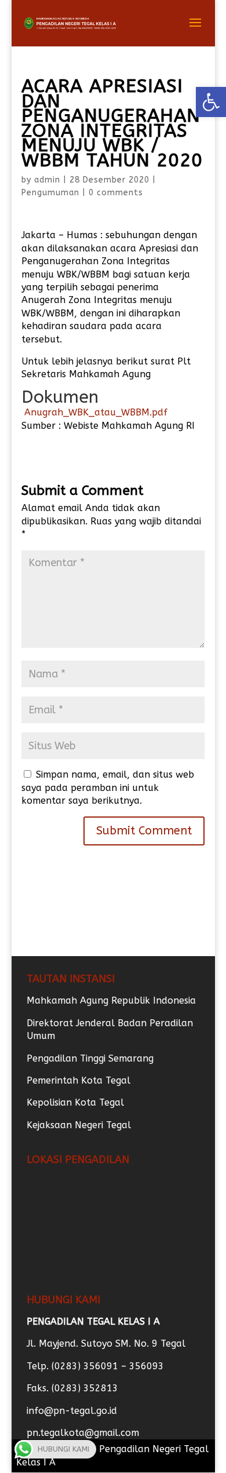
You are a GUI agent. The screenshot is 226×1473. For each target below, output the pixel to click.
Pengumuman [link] (50, 193)
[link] (211, 102)
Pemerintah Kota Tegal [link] (78, 1080)
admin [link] (47, 180)
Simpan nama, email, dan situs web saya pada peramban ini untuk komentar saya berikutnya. (107, 787)
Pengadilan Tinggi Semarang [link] (90, 1058)
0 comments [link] (116, 193)
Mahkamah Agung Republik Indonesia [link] (111, 1000)
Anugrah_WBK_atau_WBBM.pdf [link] (94, 412)
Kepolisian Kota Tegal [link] (75, 1102)
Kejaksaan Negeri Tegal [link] (79, 1125)
